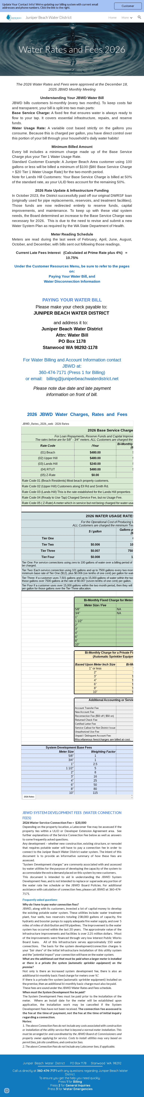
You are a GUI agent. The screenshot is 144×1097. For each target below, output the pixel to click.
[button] (139, 17)
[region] (72, 6)
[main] (71, 49)
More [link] (125, 17)
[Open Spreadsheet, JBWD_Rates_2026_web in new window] (126, 426)
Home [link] (112, 17)
